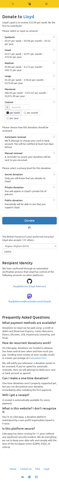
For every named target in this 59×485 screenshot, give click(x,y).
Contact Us (26, 468)
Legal (46, 468)
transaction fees (37, 358)
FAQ (37, 468)
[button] (12, 4)
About (13, 468)
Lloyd (28, 16)
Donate (29, 220)
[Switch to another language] (29, 4)
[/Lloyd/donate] (46, 4)
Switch (7, 251)
